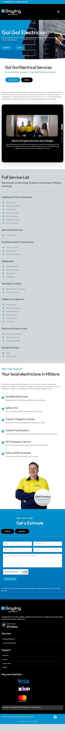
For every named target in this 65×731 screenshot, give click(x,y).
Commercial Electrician (9, 643)
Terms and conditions (32, 721)
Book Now (6, 655)
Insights (5, 667)
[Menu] (58, 11)
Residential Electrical (9, 639)
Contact (5, 659)
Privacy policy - (21, 721)
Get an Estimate (10, 579)
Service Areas (7, 663)
